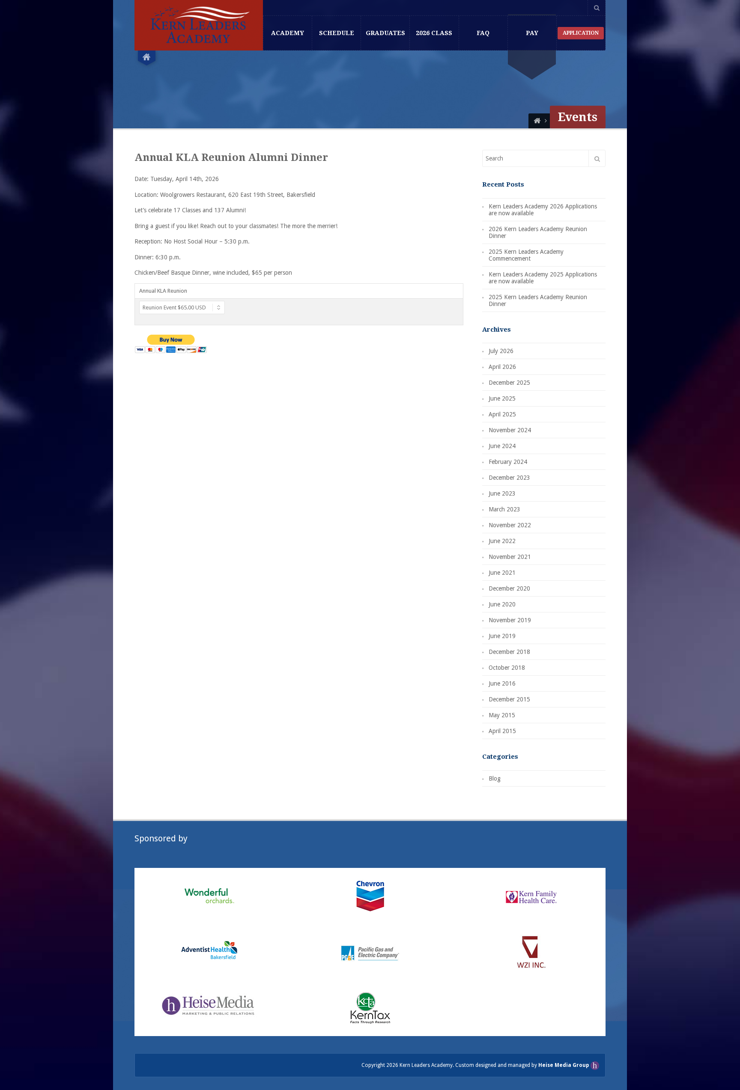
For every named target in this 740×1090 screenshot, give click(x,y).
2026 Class (434, 33)
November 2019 (510, 620)
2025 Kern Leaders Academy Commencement (526, 255)
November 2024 (510, 430)
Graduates (385, 33)
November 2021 (510, 556)
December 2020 (509, 588)
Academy (287, 33)
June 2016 (502, 683)
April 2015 (502, 731)
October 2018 (507, 667)
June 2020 (502, 604)
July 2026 (501, 350)
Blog (495, 778)
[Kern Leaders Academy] (537, 121)
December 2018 (509, 651)
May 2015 (502, 715)
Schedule (336, 33)
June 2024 (502, 446)
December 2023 (509, 477)
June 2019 (502, 636)
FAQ (483, 33)
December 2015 (509, 699)
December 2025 (509, 382)
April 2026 (502, 366)
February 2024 (508, 461)
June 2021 (502, 572)
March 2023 (504, 509)
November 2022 (510, 525)
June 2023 (502, 493)
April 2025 (502, 414)
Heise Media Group (564, 1065)
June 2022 (502, 541)
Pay (532, 33)
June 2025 (502, 398)
